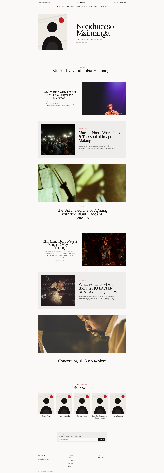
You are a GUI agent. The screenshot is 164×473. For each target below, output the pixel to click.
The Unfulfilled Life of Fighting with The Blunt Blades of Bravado (82, 214)
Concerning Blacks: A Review (82, 360)
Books (63, 6)
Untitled (95, 6)
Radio (90, 6)
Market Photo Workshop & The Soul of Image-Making (99, 136)
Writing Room (104, 6)
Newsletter (123, 2)
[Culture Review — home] (81, 2)
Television (78, 6)
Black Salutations (70, 6)
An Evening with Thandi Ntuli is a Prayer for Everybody (60, 95)
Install (116, 2)
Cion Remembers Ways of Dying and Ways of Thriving (60, 245)
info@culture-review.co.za (43, 459)
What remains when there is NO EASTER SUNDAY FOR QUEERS (98, 288)
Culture (58, 6)
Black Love (84, 6)
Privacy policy (101, 457)
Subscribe (102, 439)
